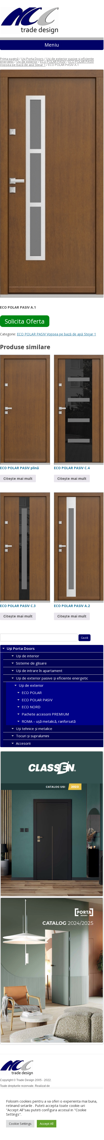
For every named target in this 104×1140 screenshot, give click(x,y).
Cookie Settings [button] (20, 1123)
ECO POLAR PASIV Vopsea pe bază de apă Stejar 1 (56, 334)
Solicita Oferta (25, 321)
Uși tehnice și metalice (34, 728)
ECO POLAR (32, 692)
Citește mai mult (17, 478)
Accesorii (23, 743)
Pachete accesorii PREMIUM (45, 714)
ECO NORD (31, 706)
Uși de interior (27, 655)
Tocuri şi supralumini (32, 735)
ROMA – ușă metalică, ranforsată (49, 721)
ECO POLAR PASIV (53, 61)
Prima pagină (9, 59)
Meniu (52, 45)
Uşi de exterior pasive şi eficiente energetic (52, 678)
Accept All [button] (46, 1123)
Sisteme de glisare (31, 663)
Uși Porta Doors (32, 59)
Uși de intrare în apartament (39, 670)
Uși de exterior (27, 61)
